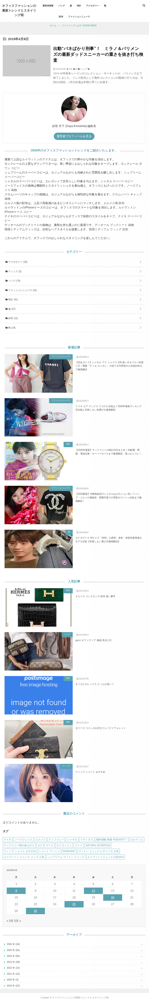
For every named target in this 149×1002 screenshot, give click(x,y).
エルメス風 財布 (113, 203)
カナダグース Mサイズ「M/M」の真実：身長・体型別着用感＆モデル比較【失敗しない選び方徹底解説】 (108, 539)
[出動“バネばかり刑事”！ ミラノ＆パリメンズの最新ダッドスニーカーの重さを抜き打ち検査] (27, 75)
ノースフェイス (23, 839)
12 (93, 890)
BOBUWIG (69, 851)
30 (35, 911)
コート (78, 845)
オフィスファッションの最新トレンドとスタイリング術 (19, 10)
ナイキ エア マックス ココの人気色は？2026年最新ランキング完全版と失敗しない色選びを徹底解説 (108, 408)
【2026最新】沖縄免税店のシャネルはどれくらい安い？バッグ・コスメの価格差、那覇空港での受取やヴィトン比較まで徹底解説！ (108, 497)
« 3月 (10, 920)
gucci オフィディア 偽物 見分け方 (93, 640)
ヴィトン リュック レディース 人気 (98, 851)
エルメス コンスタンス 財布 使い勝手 (95, 596)
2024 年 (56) (13, 956)
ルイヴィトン (30, 159)
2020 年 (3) (12, 979)
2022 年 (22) (13, 967)
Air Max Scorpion (98, 845)
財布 (61, 16)
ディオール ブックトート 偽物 (114, 224)
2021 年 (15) (13, 973)
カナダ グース (45, 845)
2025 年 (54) (13, 950)
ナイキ (7, 839)
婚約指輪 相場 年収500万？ (111, 839)
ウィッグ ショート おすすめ (90, 772)
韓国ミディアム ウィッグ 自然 (108, 229)
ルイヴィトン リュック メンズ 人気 (24, 856)
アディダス (86, 839)
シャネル (72, 839)
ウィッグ (14, 271)
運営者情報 (48, 5)
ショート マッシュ (49, 851)
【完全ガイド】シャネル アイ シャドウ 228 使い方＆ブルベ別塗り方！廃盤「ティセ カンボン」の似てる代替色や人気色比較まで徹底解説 (109, 366)
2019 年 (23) (13, 985)
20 (112, 897)
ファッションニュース (79, 16)
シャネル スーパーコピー (116, 181)
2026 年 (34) (13, 944)
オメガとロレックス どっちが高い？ (94, 684)
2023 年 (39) (13, 962)
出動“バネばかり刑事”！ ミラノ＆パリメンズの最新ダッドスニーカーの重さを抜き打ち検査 (98, 54)
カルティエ (136, 839)
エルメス (40, 839)
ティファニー (56, 839)
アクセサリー (92, 5)
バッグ (61, 5)
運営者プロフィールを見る (74, 136)
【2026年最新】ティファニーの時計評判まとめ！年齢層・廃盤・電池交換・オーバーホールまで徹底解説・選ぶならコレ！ (108, 452)
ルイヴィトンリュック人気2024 (105, 856)
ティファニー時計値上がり (19, 845)
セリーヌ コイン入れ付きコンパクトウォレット (100, 728)
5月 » (17, 920)
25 (74, 904)
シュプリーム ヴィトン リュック (65, 856)
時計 (79, 5)
